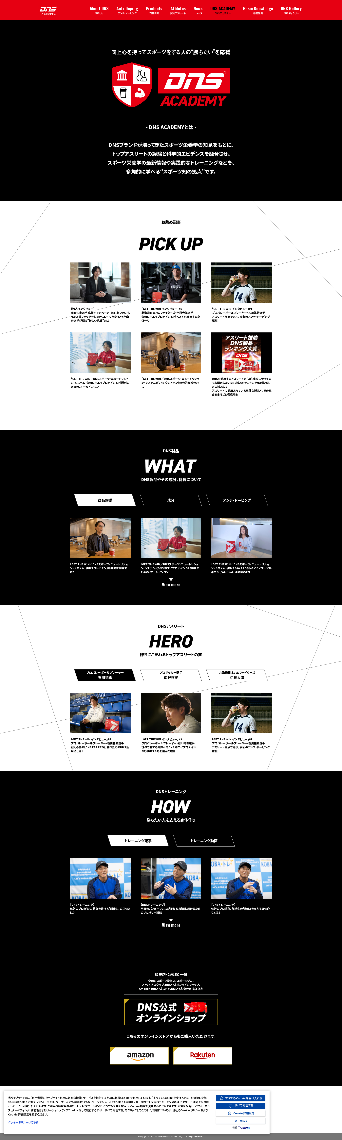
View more (171, 584)
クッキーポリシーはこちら (23, 1122)
